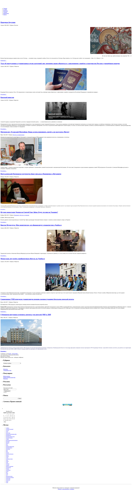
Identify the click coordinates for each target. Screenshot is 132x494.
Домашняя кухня (7, 370)
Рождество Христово (9, 453)
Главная (5, 8)
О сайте (5, 9)
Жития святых (6, 376)
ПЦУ (7, 444)
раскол (7, 481)
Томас (7, 460)
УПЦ (7, 462)
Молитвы (5, 369)
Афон (7, 431)
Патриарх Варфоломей (10, 446)
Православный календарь (9, 377)
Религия (7, 452)
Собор (7, 457)
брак (7, 472)
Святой (7, 456)
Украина (7, 465)
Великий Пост (8, 435)
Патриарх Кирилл (9, 447)
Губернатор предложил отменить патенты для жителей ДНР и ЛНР (26, 314)
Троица (7, 461)
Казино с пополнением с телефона (66, 489)
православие (8, 478)
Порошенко (8, 449)
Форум (5, 14)
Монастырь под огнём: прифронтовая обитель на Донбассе (23, 259)
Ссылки (5, 12)
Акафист (7, 427)
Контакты (5, 10)
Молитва (7, 442)
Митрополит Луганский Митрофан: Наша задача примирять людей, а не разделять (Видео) (35, 132)
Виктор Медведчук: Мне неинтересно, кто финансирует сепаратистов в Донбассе (31, 225)
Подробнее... (3, 60)
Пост (7, 450)
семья (7, 482)
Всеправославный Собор (10, 436)
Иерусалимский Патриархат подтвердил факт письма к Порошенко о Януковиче (31, 174)
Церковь (7, 468)
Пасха (7, 445)
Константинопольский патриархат (12, 440)
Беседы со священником (18, 134)
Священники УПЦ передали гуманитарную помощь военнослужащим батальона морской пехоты (37, 299)
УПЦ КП (7, 463)
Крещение (7, 441)
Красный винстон (7, 97)
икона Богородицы (9, 476)
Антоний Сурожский (9, 429)
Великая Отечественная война (11, 434)
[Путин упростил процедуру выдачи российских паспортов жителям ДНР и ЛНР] (66, 89)
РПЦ (7, 451)
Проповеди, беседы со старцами (21, 215)
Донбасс (7, 439)
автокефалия (8, 470)
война (7, 473)
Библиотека (6, 13)
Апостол (7, 430)
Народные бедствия (8, 22)
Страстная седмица (9, 458)
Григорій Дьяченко (9, 437)
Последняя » (15, 353)
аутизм (7, 471)
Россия (7, 455)
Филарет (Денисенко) (9, 466)
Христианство (8, 467)
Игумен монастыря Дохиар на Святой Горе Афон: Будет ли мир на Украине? (29, 212)
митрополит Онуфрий (10, 477)
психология (8, 479)
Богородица (8, 432)
